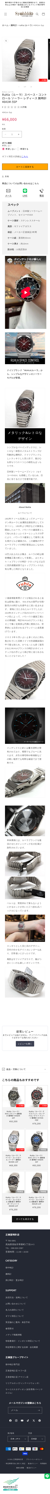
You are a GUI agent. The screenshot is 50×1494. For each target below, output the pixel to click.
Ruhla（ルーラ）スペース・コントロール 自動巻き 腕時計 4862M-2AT (36, 1200)
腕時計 (14, 25)
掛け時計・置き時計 (15, 1280)
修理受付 (10, 1328)
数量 (4, 129)
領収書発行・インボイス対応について (23, 1341)
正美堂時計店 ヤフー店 (16, 1370)
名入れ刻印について (15, 1310)
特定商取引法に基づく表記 (15, 1463)
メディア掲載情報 (14, 1335)
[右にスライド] (31, 87)
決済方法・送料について (17, 1297)
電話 (41, 195)
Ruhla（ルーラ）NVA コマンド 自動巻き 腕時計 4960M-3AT (36, 1158)
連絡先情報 (20, 1468)
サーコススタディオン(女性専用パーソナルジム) (24, 1391)
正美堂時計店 (18, 1459)
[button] (5, 14)
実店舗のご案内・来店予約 (18, 1322)
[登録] (39, 1410)
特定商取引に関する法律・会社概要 (22, 1347)
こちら (25, 156)
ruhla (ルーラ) (26, 25)
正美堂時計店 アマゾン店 (17, 1377)
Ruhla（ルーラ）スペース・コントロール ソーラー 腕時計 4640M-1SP (13, 1158)
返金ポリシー (33, 1463)
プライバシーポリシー (34, 1459)
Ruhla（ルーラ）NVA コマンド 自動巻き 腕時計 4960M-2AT (13, 1114)
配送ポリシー (32, 1468)
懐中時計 (10, 1267)
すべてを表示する (25, 1219)
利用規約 (43, 1463)
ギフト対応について (15, 1316)
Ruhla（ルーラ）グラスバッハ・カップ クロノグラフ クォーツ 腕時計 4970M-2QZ (36, 1115)
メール (8, 195)
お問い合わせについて (16, 1303)
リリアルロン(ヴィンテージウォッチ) (22, 1383)
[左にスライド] (19, 87)
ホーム (5, 25)
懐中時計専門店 (13, 1364)
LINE (25, 195)
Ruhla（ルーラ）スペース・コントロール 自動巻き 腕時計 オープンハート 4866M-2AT (13, 1201)
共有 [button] (7, 176)
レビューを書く (25, 1044)
